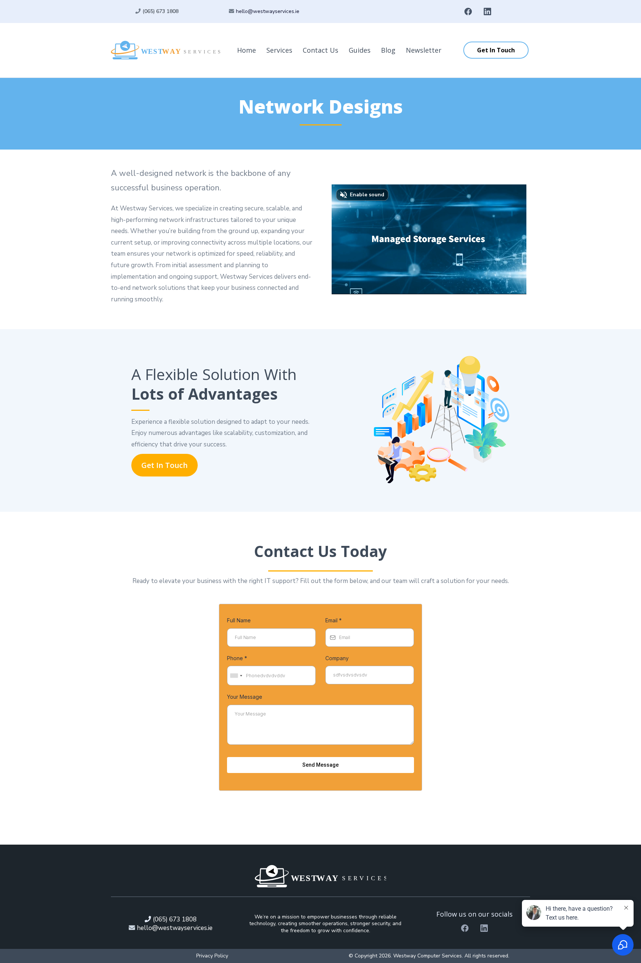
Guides (360, 50)
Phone (237, 658)
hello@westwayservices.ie (267, 11)
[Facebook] (468, 11)
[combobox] (235, 675)
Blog (388, 50)
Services (279, 50)
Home (246, 50)
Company (337, 658)
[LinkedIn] (487, 11)
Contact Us (320, 50)
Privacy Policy (212, 955)
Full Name (239, 620)
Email (333, 620)
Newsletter (423, 50)
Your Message (244, 697)
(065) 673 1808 (160, 11)
